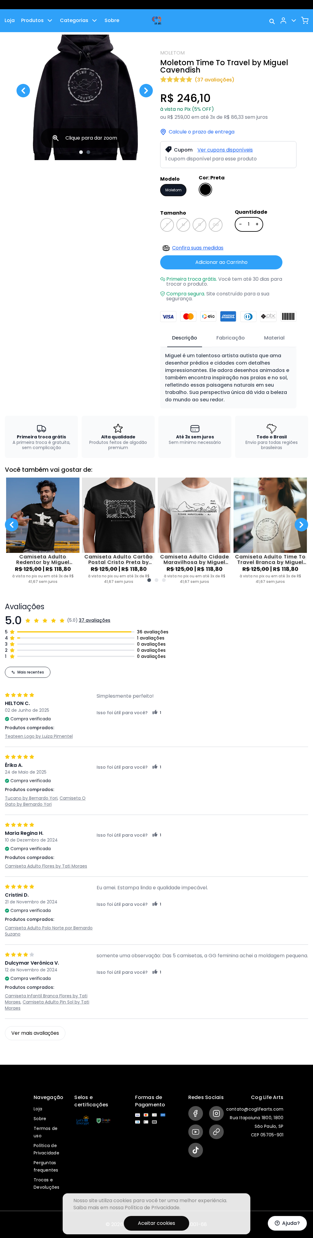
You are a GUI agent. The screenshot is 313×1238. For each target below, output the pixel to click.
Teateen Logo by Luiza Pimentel (39, 736)
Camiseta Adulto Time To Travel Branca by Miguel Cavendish (270, 559)
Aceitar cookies (156, 1223)
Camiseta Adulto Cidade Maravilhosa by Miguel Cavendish (194, 559)
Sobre (112, 20)
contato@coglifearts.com (255, 1109)
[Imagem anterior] (23, 90)
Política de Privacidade (152, 1207)
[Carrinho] (304, 20)
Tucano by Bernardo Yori (31, 798)
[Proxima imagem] (146, 90)
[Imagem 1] (81, 152)
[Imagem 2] (88, 152)
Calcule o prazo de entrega (201, 132)
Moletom (173, 190)
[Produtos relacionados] (149, 580)
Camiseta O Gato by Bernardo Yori (45, 801)
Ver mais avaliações (35, 1033)
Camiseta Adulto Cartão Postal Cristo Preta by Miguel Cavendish (118, 559)
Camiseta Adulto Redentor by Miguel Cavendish (42, 559)
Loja (10, 20)
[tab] (184, 338)
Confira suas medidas (197, 247)
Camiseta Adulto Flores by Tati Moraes (46, 866)
